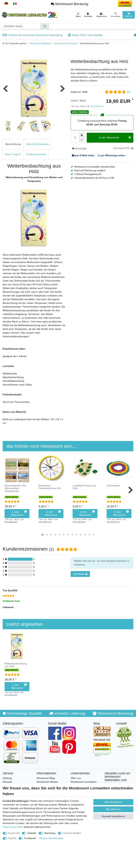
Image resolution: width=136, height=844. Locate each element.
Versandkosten (96, 106)
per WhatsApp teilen (112, 155)
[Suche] (44, 26)
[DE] (6, 4)
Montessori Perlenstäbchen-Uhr (50, 487)
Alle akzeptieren (113, 802)
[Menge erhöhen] (81, 135)
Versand (7, 781)
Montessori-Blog (46, 778)
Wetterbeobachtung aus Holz (16, 665)
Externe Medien (72, 833)
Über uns (76, 778)
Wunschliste (80, 148)
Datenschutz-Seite (13, 826)
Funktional (30, 838)
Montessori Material (39, 43)
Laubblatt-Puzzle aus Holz (84, 487)
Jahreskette (113, 485)
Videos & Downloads (37, 144)
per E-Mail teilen (84, 155)
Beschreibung (13, 144)
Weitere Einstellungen (51, 838)
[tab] (13, 144)
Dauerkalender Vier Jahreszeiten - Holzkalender (15, 488)
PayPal (12, 838)
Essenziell (13, 833)
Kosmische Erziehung (65, 43)
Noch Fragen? (13, 154)
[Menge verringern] (81, 140)
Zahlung (7, 778)
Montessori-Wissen (47, 781)
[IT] (15, 4)
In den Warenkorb (109, 137)
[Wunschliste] (115, 15)
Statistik (31, 833)
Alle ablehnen (113, 809)
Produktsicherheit (36, 154)
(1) (129, 92)
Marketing (49, 833)
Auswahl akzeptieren (113, 816)
